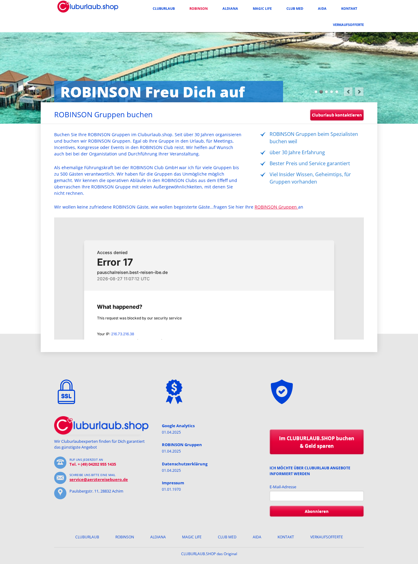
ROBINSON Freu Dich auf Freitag (321, 91)
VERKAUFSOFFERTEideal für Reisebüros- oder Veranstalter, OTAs (316, 91)
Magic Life (262, 8)
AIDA (322, 8)
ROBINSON (198, 8)
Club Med (294, 8)
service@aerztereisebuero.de (98, 479)
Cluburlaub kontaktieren (337, 115)
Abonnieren (317, 511)
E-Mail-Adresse (283, 486)
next (359, 91)
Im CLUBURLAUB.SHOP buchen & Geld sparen (316, 442)
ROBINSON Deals (326, 91)
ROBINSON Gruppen (276, 207)
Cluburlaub (164, 8)
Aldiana (230, 8)
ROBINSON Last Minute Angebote (336, 91)
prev (348, 91)
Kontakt (349, 8)
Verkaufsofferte (348, 24)
